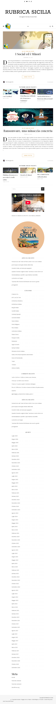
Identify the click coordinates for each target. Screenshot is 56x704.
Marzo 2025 (15, 489)
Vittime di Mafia (15, 368)
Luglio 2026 (15, 436)
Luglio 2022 (15, 593)
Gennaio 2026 (15, 456)
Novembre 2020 (16, 661)
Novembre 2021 (16, 620)
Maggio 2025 (15, 483)
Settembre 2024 (16, 509)
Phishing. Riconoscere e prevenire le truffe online (10, 177)
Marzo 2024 (15, 530)
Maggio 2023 (15, 560)
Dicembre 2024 (15, 499)
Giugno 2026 (15, 439)
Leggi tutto (28, 76)
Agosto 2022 (15, 590)
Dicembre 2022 (15, 577)
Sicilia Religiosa (35, 699)
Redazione (14, 341)
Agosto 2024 (15, 513)
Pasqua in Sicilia (15, 337)
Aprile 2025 (14, 486)
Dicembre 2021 (15, 617)
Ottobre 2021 (15, 624)
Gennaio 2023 (15, 573)
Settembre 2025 (16, 469)
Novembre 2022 (16, 580)
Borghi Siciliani (15, 307)
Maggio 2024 (15, 523)
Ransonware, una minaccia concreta (28, 131)
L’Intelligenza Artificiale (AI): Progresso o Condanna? (28, 98)
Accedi (13, 677)
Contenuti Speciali (16, 314)
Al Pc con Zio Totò (28, 51)
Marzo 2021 (15, 647)
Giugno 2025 (15, 479)
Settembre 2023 (16, 546)
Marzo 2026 (15, 449)
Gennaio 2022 (15, 614)
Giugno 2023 (15, 556)
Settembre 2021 (16, 627)
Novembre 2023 (16, 540)
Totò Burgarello (9, 82)
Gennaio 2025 (15, 496)
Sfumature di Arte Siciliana (18, 351)
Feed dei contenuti (16, 680)
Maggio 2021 (15, 640)
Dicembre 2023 (15, 536)
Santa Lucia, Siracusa (31, 377)
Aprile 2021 (14, 644)
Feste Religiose (15, 324)
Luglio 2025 (15, 476)
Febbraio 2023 (15, 570)
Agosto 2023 (15, 550)
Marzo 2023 (15, 566)
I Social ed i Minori (28, 54)
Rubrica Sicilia (28, 12)
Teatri (13, 361)
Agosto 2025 (15, 472)
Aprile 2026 (14, 446)
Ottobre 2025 (15, 466)
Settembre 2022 (16, 587)
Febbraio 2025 (15, 493)
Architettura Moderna (17, 301)
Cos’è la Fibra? (7, 96)
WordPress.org (15, 687)
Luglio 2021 (15, 634)
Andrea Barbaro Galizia (18, 377)
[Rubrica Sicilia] (8, 26)
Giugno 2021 (15, 637)
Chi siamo (41, 699)
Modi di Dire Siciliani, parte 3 (26, 394)
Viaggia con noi (24, 699)
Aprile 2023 (14, 563)
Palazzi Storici (15, 334)
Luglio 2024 (15, 516)
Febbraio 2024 (15, 533)
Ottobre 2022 (15, 583)
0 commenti (50, 82)
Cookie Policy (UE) (48, 699)
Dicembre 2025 (15, 459)
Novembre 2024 (16, 503)
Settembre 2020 (16, 667)
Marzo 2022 (15, 607)
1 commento (50, 160)
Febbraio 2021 (15, 650)
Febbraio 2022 (15, 610)
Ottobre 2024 (15, 506)
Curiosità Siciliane (16, 317)
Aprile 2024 (14, 526)
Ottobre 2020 (15, 664)
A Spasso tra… (15, 294)
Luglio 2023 (15, 553)
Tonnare (14, 364)
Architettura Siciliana (17, 304)
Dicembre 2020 (15, 657)
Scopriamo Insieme (16, 699)
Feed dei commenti (16, 684)
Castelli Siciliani (15, 311)
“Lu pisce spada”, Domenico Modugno (26, 384)
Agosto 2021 (15, 630)
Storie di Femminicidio (17, 358)
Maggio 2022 (15, 600)
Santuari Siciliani (15, 348)
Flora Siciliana (15, 327)
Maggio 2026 (15, 442)
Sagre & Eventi (15, 344)
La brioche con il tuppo (17, 278)
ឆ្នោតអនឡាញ (14, 394)
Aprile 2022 (14, 603)
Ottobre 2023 (15, 543)
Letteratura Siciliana (17, 331)
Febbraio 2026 (15, 452)
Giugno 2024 (15, 519)
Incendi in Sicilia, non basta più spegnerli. (22, 268)
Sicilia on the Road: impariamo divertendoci (22, 354)
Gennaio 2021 (15, 654)
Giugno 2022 (15, 597)
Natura (29, 699)
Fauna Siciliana (15, 321)
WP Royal (11, 701)
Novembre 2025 (16, 462)
